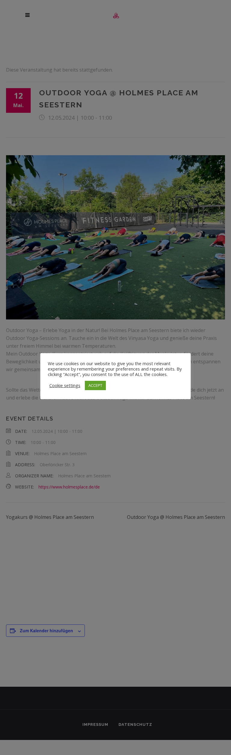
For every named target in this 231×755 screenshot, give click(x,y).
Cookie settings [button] (64, 385)
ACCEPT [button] (95, 385)
